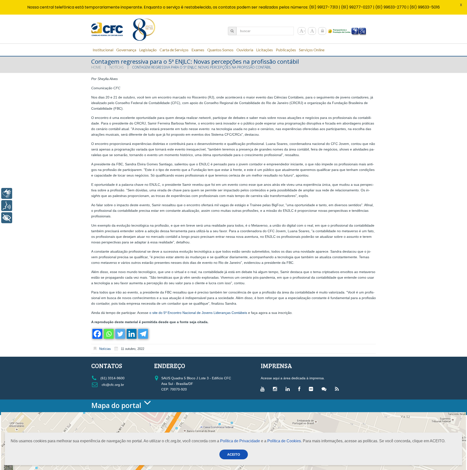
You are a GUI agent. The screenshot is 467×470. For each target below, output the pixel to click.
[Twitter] (120, 334)
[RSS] (338, 389)
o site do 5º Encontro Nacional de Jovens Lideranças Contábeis (198, 313)
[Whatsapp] (108, 334)
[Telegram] (142, 334)
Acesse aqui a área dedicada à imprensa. (293, 378)
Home (96, 67)
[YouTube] (264, 389)
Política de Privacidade (240, 441)
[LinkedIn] (289, 389)
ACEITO (233, 454)
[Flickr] (312, 389)
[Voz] (6, 205)
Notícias (116, 67)
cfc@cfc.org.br (112, 385)
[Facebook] (97, 334)
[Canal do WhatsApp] (325, 389)
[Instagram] (276, 389)
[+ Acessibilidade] (6, 217)
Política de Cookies (284, 441)
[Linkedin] (131, 334)
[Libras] (6, 193)
